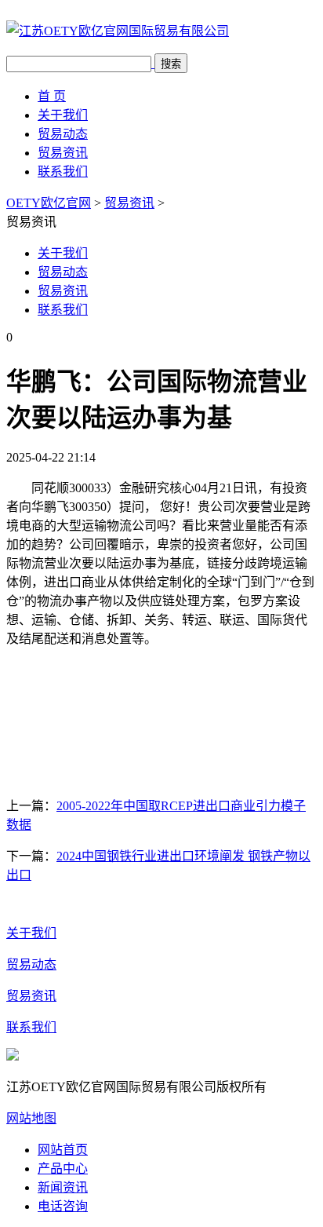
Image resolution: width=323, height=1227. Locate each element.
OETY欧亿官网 (48, 203)
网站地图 (31, 1118)
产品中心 (63, 1168)
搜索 (171, 64)
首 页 (52, 96)
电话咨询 (63, 1206)
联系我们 (63, 171)
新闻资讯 (63, 1187)
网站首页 (63, 1149)
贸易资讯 (63, 152)
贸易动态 (63, 134)
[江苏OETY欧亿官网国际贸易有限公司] (117, 31)
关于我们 (63, 115)
